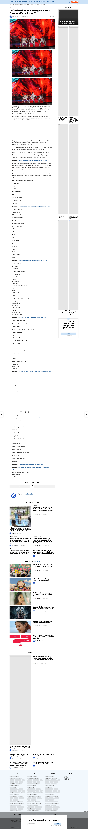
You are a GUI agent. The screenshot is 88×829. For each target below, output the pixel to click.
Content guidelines (67, 778)
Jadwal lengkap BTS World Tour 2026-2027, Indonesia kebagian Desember (43, 637)
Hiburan (37, 561)
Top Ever (35, 1)
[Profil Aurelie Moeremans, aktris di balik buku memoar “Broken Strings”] (20, 598)
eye (23, 780)
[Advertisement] (32, 130)
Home (30, 1)
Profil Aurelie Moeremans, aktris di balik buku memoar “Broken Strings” (43, 594)
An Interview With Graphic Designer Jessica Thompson (62, 311)
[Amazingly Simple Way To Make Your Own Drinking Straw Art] (63, 71)
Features (52, 1)
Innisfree (21, 789)
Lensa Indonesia (18, 2)
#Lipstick (12, 776)
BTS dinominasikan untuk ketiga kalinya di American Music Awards (34, 206)
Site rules (65, 776)
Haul (12, 785)
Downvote (44, 486)
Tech (41, 4)
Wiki (48, 1)
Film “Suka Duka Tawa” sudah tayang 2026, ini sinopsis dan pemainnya (42, 566)
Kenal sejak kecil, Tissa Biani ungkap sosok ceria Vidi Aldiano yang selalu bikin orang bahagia (43, 552)
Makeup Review (14, 796)
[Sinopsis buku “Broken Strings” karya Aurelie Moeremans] (20, 627)
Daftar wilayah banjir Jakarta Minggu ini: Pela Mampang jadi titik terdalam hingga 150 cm (20, 552)
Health (28, 4)
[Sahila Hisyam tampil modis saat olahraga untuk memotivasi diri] (20, 700)
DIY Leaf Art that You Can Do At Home (62, 216)
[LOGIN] (69, 2)
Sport (38, 4)
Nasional (11, 526)
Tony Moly (21, 808)
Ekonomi (12, 780)
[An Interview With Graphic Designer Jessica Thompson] (63, 265)
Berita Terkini (13, 778)
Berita (17, 776)
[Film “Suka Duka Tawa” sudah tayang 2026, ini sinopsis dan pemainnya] (20, 570)
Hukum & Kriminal (14, 789)
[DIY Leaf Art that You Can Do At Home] (63, 169)
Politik (12, 803)
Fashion (21, 4)
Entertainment (17, 4)
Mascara (20, 796)
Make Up (16, 794)
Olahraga (16, 799)
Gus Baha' (13, 783)
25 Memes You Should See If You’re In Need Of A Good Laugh (73, 217)
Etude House (18, 780)
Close (86, 819)
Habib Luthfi (19, 783)
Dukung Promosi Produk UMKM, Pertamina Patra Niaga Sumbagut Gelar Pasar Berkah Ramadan (20, 530)
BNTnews (19, 778)
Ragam (15, 536)
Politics (35, 4)
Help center (66, 777)
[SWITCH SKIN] (76, 5)
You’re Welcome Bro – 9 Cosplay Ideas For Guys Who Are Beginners (73, 312)
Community (42, 1)
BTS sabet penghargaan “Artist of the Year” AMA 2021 (31, 464)
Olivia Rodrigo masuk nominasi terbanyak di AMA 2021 (31, 418)
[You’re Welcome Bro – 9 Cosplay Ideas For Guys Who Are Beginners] (73, 265)
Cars (13, 4)
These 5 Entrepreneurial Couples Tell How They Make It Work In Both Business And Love (73, 120)
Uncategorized (18, 810)
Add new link (75, 1)
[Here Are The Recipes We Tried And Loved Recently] (68, 17)
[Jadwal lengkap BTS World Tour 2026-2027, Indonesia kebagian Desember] (20, 641)
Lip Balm (12, 792)
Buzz (10, 4)
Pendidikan (20, 801)
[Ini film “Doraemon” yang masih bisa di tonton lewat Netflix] (20, 584)
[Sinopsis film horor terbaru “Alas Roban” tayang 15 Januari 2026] (20, 612)
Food (25, 4)
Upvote (20, 486)
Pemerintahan (13, 801)
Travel (12, 810)
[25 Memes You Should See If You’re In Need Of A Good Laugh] (73, 169)
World (44, 4)
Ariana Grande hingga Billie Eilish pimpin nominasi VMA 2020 (33, 160)
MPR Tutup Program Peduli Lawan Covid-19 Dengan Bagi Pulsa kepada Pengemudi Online (20, 764)
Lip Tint (23, 792)
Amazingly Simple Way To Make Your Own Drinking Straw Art (62, 119)
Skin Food (18, 805)
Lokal (12, 794)
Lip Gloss (18, 792)
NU (11, 799)
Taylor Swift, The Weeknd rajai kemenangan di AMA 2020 (32, 317)
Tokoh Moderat (14, 808)
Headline (16, 785)
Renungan (21, 803)
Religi (16, 803)
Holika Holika (13, 787)
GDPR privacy (66, 779)
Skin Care (12, 805)
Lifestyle (31, 4)
